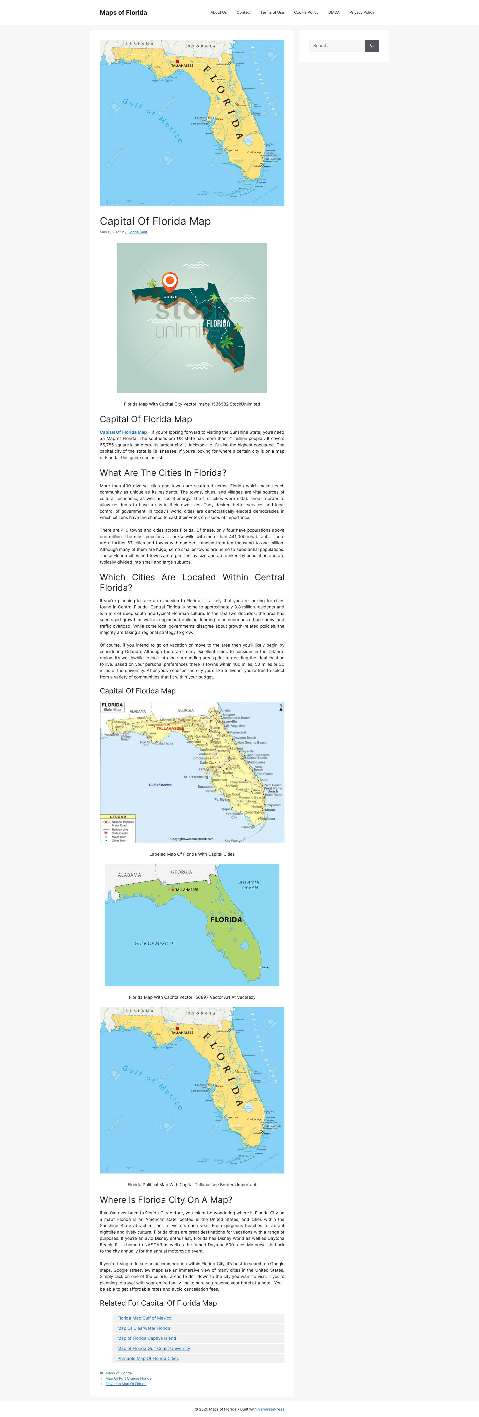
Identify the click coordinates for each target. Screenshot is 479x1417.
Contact (243, 12)
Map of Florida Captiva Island (147, 1338)
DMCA (334, 12)
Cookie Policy (306, 12)
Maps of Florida (123, 12)
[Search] (372, 46)
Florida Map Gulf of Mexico (144, 1318)
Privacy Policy (362, 12)
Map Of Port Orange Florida (128, 1378)
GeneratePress (271, 1409)
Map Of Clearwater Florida (144, 1328)
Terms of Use (272, 12)
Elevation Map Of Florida (126, 1384)
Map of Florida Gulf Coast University (154, 1348)
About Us (219, 12)
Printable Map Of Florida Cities (148, 1358)
